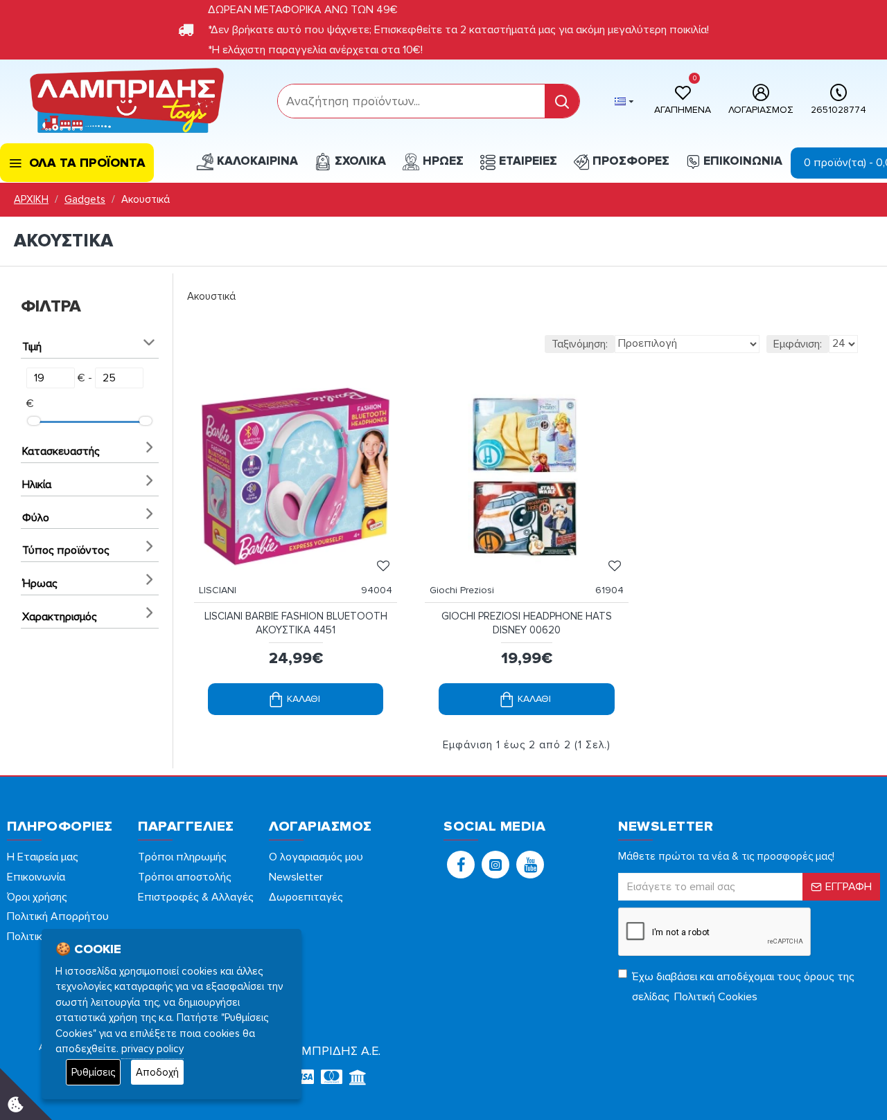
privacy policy (152, 1048)
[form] (411, 101)
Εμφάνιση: (797, 344)
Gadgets (84, 199)
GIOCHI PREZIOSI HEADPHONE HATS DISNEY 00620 (526, 623)
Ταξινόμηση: (580, 344)
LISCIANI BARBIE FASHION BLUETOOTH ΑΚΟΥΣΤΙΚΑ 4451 (295, 623)
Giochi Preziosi (462, 590)
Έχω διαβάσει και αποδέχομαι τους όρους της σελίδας (743, 987)
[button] (461, 864)
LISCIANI (217, 590)
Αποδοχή (157, 1072)
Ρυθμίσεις (93, 1072)
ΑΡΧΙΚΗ (31, 199)
